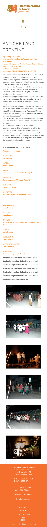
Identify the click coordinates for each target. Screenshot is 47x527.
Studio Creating (29, 524)
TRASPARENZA (23, 514)
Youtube (26, 147)
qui (35, 257)
